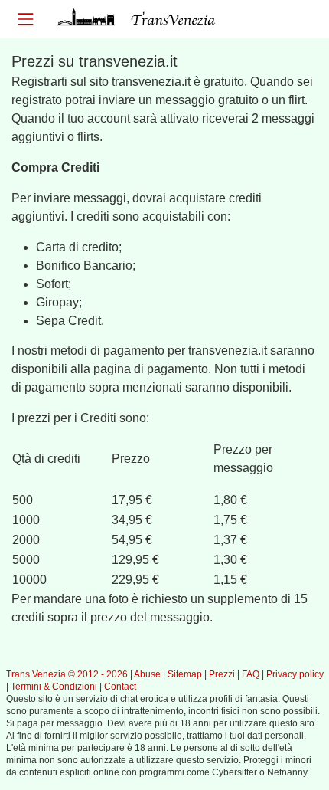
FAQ (250, 674)
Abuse (147, 674)
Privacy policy (295, 674)
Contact (120, 686)
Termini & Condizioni (54, 686)
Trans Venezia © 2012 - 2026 (67, 674)
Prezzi (222, 674)
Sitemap (185, 674)
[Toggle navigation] (25, 18)
